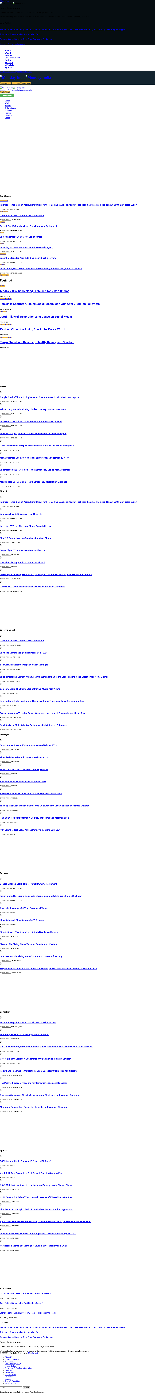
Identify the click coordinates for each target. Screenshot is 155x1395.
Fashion (9, 62)
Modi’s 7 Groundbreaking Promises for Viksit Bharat (34, 291)
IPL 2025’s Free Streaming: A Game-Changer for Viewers (25, 1293)
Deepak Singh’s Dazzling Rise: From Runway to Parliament (26, 39)
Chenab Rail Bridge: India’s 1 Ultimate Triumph (22, 562)
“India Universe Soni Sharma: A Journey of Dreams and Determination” (35, 818)
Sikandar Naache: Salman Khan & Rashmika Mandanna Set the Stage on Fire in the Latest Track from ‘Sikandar (54, 677)
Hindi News (16, 83)
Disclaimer (9, 1377)
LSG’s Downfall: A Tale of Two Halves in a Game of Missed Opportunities (36, 1197)
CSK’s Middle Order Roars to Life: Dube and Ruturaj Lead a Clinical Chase (36, 1185)
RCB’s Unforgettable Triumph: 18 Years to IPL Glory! (25, 1161)
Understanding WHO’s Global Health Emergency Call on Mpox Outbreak (35, 469)
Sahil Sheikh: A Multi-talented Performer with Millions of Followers (33, 725)
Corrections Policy (12, 1359)
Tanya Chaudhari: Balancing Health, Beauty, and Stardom (37, 342)
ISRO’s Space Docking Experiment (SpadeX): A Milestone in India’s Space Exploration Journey (46, 574)
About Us (8, 1357)
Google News (5, 83)
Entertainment (12, 58)
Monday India (6, 209)
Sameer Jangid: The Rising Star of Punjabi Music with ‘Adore (30, 689)
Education (3, 254)
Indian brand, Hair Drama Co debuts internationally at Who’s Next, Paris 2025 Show (41, 268)
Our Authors (9, 1370)
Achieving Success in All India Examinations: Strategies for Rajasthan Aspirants (39, 1095)
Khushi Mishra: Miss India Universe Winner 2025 (24, 757)
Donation (8, 1379)
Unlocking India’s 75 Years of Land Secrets (21, 237)
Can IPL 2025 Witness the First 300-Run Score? (21, 1303)
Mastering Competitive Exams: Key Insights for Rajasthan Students (33, 1107)
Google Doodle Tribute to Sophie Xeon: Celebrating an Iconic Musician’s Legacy (39, 397)
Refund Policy (10, 1383)
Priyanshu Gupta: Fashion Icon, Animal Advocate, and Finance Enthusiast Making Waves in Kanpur (48, 968)
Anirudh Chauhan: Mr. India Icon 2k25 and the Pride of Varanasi (31, 793)
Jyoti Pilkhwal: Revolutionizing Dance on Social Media (36, 316)
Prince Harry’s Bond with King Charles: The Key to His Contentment (33, 409)
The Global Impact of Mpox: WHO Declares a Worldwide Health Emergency (37, 445)
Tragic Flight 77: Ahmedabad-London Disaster (23, 550)
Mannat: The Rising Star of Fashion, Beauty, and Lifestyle (28, 944)
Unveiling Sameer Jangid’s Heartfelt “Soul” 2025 (24, 652)
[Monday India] (77, 77)
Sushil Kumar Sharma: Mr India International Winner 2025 (28, 745)
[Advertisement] (77, 140)
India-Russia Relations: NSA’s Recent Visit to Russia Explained (31, 421)
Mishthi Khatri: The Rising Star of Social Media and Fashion (29, 932)
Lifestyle (9, 65)
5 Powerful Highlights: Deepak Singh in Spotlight (24, 664)
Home (8, 50)
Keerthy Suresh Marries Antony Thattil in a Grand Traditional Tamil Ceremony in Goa (42, 701)
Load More (4, 275)
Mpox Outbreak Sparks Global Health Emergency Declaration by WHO (34, 457)
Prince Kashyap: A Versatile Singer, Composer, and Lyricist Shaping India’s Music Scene (43, 713)
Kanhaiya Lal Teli (7, 1075)
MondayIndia (33, 1353)
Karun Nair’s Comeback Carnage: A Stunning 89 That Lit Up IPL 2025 (33, 1245)
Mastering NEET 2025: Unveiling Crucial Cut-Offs (24, 1034)
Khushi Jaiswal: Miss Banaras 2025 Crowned (22, 920)
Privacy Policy (10, 1366)
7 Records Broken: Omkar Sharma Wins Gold (20, 34)
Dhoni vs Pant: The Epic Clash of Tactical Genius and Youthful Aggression (36, 1209)
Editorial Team (10, 1375)
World (8, 53)
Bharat (8, 55)
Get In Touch (26, 83)
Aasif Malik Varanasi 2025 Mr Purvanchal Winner (24, 908)
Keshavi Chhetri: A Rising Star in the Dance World (32, 329)
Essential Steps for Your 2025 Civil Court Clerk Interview (28, 258)
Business (9, 60)
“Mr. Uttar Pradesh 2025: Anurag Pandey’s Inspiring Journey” (30, 830)
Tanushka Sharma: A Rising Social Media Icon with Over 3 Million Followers (50, 304)
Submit (26, 1388)
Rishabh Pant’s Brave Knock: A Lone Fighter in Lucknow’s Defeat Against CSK (38, 1233)
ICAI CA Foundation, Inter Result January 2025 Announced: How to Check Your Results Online (46, 1046)
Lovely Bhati (6, 450)
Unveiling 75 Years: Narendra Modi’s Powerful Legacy (26, 247)
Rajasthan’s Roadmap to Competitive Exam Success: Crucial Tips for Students (39, 1071)
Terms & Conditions (12, 1381)
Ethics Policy (10, 1362)
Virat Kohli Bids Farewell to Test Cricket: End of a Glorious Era (31, 1173)
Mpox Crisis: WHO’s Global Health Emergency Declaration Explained (33, 482)
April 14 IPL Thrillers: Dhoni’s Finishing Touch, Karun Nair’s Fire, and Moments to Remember (45, 1221)
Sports (8, 67)
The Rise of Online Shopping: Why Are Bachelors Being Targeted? (32, 586)
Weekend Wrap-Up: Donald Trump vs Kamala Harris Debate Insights (33, 433)
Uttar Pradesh (4, 200)
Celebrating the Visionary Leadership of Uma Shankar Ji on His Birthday (35, 1058)
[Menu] (1, 86)
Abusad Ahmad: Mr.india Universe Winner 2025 (23, 781)
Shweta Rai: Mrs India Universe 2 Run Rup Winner (24, 769)
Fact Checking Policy (13, 1364)
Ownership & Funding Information (18, 1368)
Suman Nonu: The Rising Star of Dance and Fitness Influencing (31, 956)
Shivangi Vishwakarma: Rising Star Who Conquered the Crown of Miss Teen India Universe (44, 805)
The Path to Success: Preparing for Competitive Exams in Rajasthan (33, 1083)
